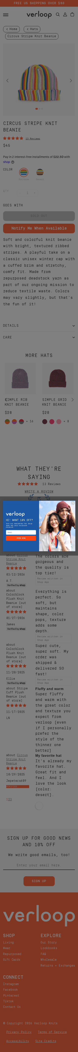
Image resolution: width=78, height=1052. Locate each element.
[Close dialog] (72, 503)
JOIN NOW (20, 538)
